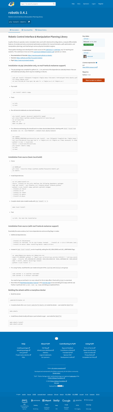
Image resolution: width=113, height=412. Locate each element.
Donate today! (56, 373)
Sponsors (86, 4)
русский (82, 394)
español (24, 394)
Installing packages (22, 348)
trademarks (73, 376)
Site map (56, 383)
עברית (86, 394)
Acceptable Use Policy (88, 357)
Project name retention (22, 355)
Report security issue (89, 350)
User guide (23, 353)
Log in (94, 4)
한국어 (97, 394)
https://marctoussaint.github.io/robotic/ (40, 55)
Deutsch (62, 394)
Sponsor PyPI (68, 355)
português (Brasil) (42, 394)
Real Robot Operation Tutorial (29, 283)
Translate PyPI (67, 353)
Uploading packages (23, 350)
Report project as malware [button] (94, 80)
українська (50, 394)
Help (73, 4)
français (29, 394)
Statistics (45, 353)
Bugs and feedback (67, 348)
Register (100, 4)
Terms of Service (89, 348)
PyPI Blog (44, 348)
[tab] (14, 30)
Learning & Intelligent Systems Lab (44, 52)
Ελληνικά (56, 394)
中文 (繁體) (75, 394)
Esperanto (92, 394)
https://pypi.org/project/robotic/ (24, 60)
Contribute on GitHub (66, 350)
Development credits (67, 357)
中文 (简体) (68, 394)
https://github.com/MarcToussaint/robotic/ (29, 58)
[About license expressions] (96, 63)
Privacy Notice (89, 355)
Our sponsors (45, 357)
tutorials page (46, 283)
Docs (78, 4)
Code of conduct (89, 353)
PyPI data (86, 39)
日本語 (34, 394)
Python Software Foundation (55, 378)
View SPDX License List (89, 67)
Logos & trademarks (45, 355)
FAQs (23, 357)
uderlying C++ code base (53, 50)
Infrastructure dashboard (44, 350)
